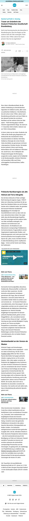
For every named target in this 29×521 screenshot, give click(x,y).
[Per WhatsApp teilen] (23, 51)
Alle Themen (16, 12)
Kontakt (8, 516)
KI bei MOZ (22, 513)
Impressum (14, 516)
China (21, 10)
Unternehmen (23, 511)
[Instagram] (10, 499)
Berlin (4, 10)
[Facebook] (19, 499)
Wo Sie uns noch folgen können (16, 503)
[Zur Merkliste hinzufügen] (27, 51)
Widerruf (20, 516)
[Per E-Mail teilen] (19, 51)
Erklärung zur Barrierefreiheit (11, 513)
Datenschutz (22, 509)
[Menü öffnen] (1, 5)
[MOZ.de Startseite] (14, 5)
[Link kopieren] (13, 51)
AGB (17, 509)
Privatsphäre (6, 509)
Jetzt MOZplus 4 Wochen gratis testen (14, 1)
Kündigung (16, 511)
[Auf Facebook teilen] (16, 51)
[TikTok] (16, 499)
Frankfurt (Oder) (14, 10)
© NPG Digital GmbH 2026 (14, 495)
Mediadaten (9, 511)
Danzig (4, 12)
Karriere (13, 509)
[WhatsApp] (13, 499)
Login (26, 5)
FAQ (3, 511)
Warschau (9, 12)
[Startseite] (3, 485)
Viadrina (12, 362)
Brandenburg (5, 210)
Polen (8, 10)
